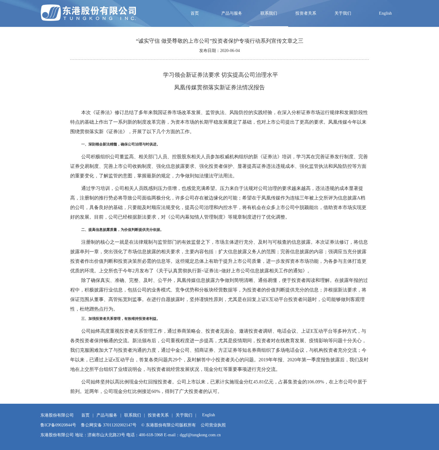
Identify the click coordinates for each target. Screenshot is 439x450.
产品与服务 (231, 13)
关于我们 (342, 13)
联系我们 (268, 13)
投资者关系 (305, 13)
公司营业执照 (213, 425)
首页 (195, 13)
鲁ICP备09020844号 (58, 425)
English (385, 13)
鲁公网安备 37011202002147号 (108, 425)
